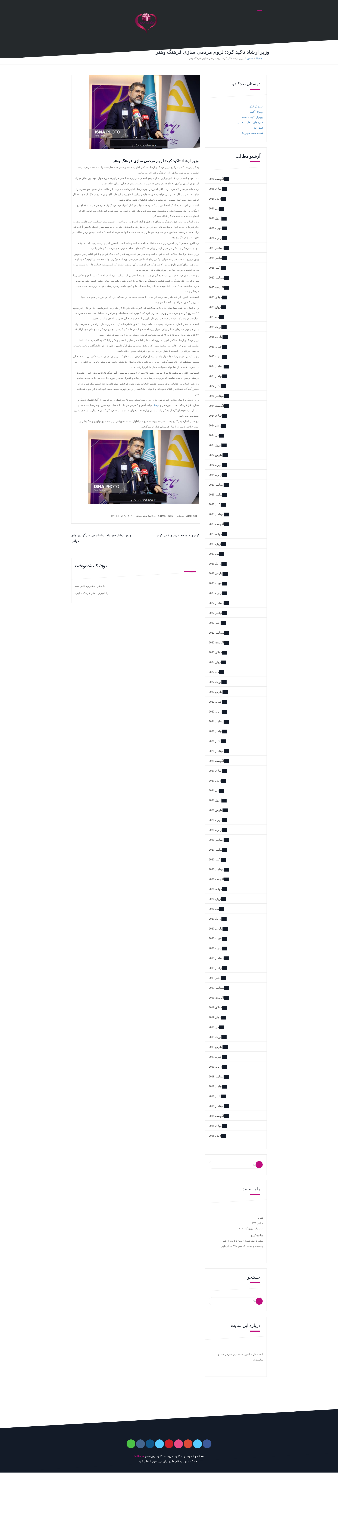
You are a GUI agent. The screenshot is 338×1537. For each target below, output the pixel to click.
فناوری (78, 593)
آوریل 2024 (215, 445)
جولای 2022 (215, 652)
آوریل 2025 (215, 326)
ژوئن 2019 (215, 1017)
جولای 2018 (215, 1125)
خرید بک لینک (256, 106)
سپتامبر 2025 (216, 277)
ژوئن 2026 (215, 198)
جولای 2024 (215, 415)
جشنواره (90, 586)
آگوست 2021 (216, 760)
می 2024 (214, 435)
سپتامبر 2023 (216, 514)
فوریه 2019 (215, 1056)
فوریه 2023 (215, 583)
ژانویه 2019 (215, 1066)
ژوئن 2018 (215, 1135)
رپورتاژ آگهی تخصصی (252, 117)
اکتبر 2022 (215, 622)
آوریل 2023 (215, 563)
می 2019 (214, 1027)
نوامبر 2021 (215, 731)
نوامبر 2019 (215, 967)
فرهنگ (156, 405)
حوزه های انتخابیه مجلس (250, 122)
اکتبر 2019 (215, 977)
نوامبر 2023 (215, 494)
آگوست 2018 (216, 1115)
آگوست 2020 (216, 879)
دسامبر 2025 (216, 247)
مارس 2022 (216, 691)
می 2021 (214, 790)
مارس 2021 (216, 810)
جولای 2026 (215, 188)
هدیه (77, 586)
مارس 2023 (216, 573)
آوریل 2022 (215, 681)
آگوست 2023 (216, 524)
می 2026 (214, 208)
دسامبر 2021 (216, 721)
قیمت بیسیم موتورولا (252, 133)
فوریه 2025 (215, 346)
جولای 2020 (215, 889)
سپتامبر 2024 (216, 395)
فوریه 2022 (215, 701)
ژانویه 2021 (215, 829)
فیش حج (258, 127)
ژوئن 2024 (215, 425)
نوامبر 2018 (215, 1086)
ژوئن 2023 (215, 543)
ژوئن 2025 (215, 307)
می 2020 (214, 908)
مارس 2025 (216, 336)
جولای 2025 (215, 297)
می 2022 (214, 672)
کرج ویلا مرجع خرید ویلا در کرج (178, 535)
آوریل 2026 (215, 218)
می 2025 (214, 316)
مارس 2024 (216, 455)
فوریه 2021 (215, 820)
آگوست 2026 (216, 178)
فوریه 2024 (215, 464)
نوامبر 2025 (215, 257)
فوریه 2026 (215, 228)
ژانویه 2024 (215, 474)
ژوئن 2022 (215, 662)
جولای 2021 (215, 770)
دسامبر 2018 (216, 1076)
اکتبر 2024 (215, 386)
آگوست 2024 (216, 405)
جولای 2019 (215, 1007)
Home (259, 58)
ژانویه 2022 (215, 711)
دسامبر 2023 (216, 484)
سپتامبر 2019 (216, 987)
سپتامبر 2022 (216, 632)
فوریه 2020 (215, 938)
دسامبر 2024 (216, 366)
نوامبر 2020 (215, 849)
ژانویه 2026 (215, 238)
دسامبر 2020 (216, 839)
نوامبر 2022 (215, 612)
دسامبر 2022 (216, 603)
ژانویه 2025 (215, 356)
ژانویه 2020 (215, 948)
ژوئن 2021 (215, 780)
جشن (250, 58)
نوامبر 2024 (215, 376)
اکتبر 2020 (215, 859)
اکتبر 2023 (215, 504)
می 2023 (214, 553)
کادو (83, 586)
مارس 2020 (216, 928)
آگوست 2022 (216, 642)
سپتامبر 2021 (216, 750)
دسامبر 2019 (216, 958)
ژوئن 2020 (215, 898)
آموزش (101, 593)
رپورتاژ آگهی (256, 112)
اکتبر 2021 (215, 741)
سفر (93, 593)
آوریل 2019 (215, 1037)
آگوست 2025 (216, 287)
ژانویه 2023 (215, 593)
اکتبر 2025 (215, 267)
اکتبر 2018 (215, 1096)
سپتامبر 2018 (216, 1106)
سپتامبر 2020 (216, 869)
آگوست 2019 (216, 997)
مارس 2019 (216, 1046)
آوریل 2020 (215, 918)
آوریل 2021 (215, 800)
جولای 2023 (215, 533)
